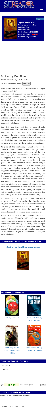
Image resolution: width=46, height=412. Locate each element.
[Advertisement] (27, 59)
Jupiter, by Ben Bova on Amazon (23, 247)
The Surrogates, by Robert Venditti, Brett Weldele (12, 350)
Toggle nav (40, 19)
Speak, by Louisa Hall (12, 318)
